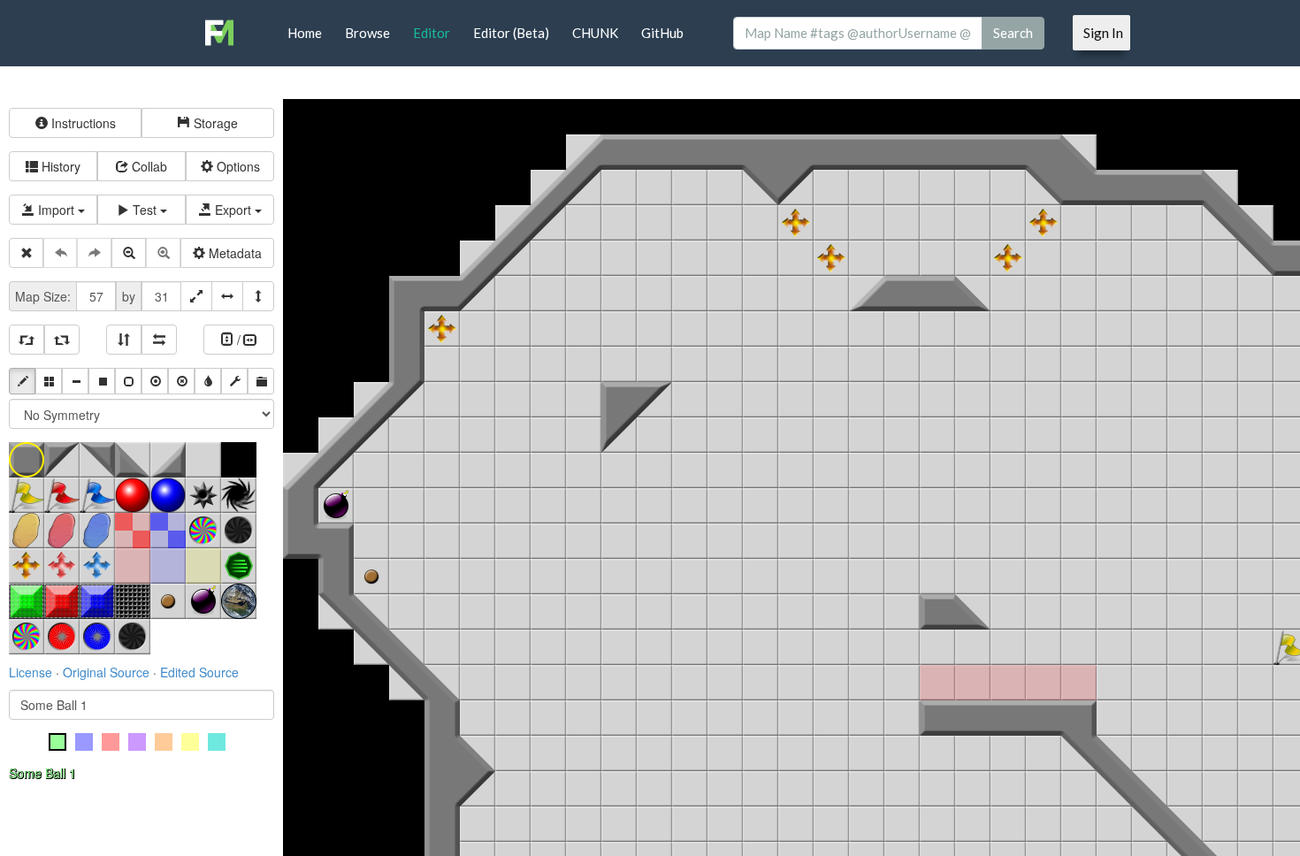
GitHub (662, 33)
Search (1013, 33)
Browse (367, 33)
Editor (431, 33)
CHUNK (595, 33)
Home (304, 33)
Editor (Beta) (511, 33)
